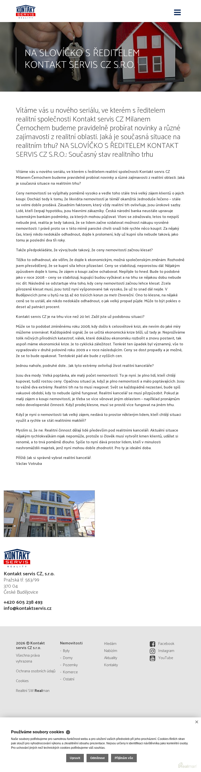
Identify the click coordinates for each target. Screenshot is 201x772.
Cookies (22, 681)
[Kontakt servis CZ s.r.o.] (40, 11)
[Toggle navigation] (177, 12)
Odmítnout (97, 758)
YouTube (165, 658)
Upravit (75, 758)
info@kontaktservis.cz (27, 608)
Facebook (166, 643)
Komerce (70, 672)
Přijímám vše (124, 758)
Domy (68, 658)
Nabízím (110, 651)
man (42, 691)
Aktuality (110, 658)
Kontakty (111, 665)
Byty (66, 651)
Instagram (166, 651)
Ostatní (68, 679)
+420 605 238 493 (23, 602)
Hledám (110, 643)
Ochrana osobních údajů (35, 671)
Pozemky (70, 665)
